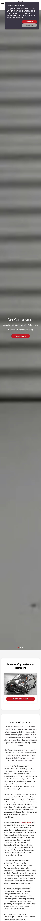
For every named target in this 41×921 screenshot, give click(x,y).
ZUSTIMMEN (29, 21)
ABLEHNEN (29, 25)
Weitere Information (16, 17)
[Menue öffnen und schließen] (2, 2)
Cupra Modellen (25, 822)
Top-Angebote (20, 336)
